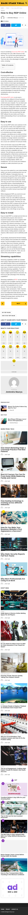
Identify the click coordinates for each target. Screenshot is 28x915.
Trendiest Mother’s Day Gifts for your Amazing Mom (13, 798)
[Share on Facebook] (5, 25)
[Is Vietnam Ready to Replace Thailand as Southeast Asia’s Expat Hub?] (14, 693)
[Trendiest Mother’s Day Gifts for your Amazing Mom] (14, 789)
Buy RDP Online (6, 312)
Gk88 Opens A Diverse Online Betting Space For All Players (13, 614)
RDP (16, 279)
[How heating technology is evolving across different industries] (14, 491)
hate (24, 357)
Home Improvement (5, 673)
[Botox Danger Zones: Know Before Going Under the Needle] (14, 846)
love (17, 357)
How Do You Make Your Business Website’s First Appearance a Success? (11, 529)
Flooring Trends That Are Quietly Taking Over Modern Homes (11, 676)
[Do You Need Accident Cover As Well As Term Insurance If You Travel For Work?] (14, 631)
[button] (26, 3)
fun (4, 343)
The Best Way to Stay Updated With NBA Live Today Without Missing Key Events (13, 836)
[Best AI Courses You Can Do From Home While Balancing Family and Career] (14, 464)
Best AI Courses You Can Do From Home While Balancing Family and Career (13, 476)
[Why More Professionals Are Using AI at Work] (14, 569)
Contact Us (14, 909)
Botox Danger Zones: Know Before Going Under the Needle (12, 855)
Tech (3, 10)
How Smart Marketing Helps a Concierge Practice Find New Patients (13, 449)
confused (14, 371)
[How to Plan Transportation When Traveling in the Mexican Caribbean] (14, 865)
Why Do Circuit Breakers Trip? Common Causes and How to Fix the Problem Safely (13, 738)
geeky (10, 357)
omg (17, 343)
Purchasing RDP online (7, 97)
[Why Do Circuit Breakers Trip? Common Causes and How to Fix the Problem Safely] (14, 723)
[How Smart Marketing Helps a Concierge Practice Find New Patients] (14, 438)
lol (10, 343)
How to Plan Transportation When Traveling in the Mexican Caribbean (12, 873)
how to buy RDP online (18, 51)
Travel (2, 704)
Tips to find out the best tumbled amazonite (11, 816)
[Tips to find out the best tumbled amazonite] (14, 808)
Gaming (2, 611)
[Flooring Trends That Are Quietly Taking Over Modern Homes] (14, 663)
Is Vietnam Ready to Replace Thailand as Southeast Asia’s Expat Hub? (13, 706)
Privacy (8, 909)
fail (3, 357)
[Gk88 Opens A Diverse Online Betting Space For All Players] (14, 600)
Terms (2, 909)
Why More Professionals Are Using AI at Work (13, 580)
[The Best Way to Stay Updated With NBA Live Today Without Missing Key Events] (14, 826)
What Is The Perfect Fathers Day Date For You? (17, 407)
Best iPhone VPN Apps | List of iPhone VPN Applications (17, 419)
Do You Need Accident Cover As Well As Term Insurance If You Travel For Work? (13, 645)
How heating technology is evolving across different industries (12, 503)
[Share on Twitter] (16, 25)
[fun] (3, 511)
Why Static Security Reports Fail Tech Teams (13, 555)
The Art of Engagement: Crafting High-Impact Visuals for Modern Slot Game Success (13, 770)
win (24, 343)
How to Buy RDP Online (8, 315)
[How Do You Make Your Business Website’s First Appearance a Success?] (14, 517)
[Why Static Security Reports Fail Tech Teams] (14, 544)
